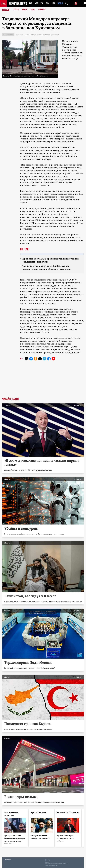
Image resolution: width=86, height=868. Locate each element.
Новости (5, 9)
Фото (33, 9)
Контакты (8, 859)
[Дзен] (40, 358)
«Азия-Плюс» (69, 121)
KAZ (30, 3)
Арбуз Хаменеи (38, 812)
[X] (26, 358)
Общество (19, 35)
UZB (53, 3)
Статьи (16, 9)
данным (27, 223)
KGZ (36, 3)
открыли (44, 314)
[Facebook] (49, 358)
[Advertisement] (43, 380)
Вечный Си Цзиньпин (68, 812)
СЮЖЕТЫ (42, 9)
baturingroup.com (60, 863)
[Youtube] (53, 358)
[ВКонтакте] (31, 358)
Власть (27, 35)
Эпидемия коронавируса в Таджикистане (45, 35)
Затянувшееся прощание (11, 813)
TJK (42, 3)
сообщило (67, 136)
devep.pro (54, 865)
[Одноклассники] (35, 358)
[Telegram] (44, 358)
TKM (47, 3)
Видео (24, 9)
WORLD (60, 3)
